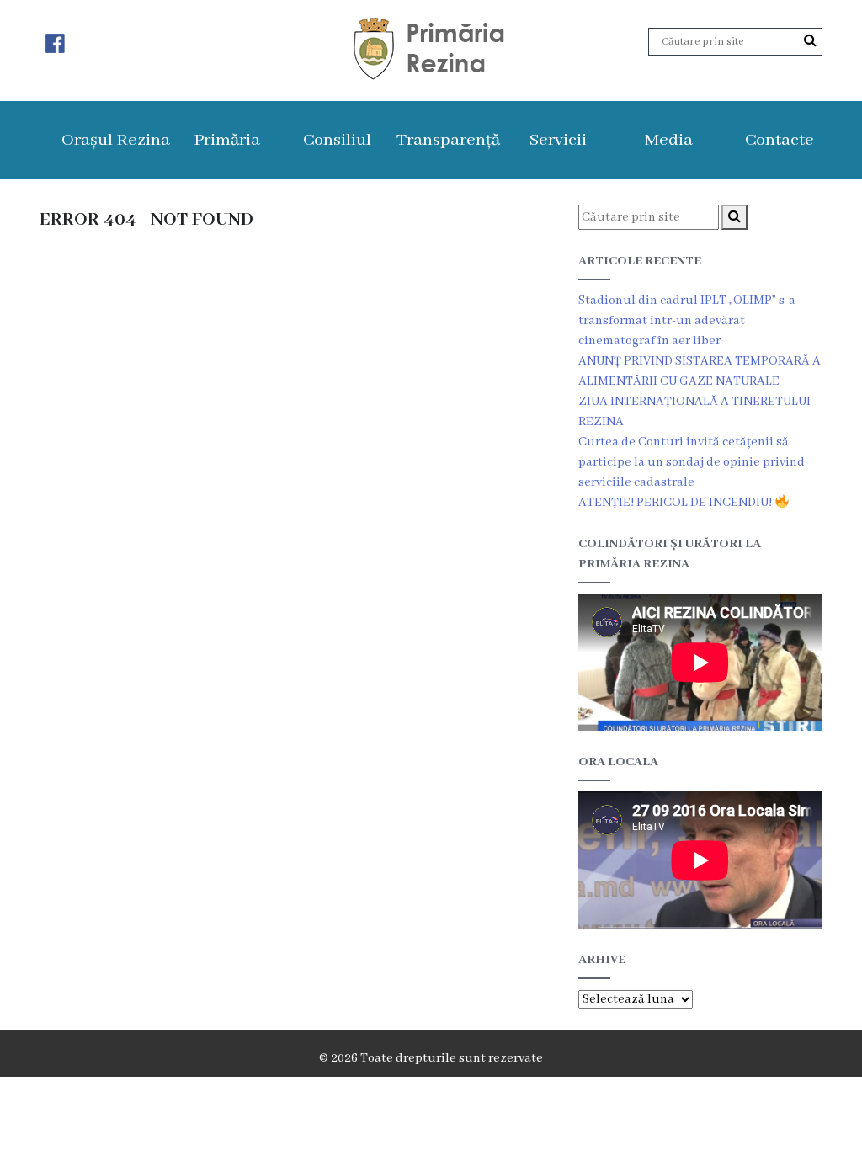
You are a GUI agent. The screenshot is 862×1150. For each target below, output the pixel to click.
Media (669, 140)
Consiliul (337, 140)
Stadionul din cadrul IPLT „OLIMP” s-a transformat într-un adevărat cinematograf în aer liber (686, 321)
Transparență (448, 140)
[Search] (810, 41)
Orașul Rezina (115, 140)
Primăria (227, 140)
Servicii (558, 140)
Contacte (779, 140)
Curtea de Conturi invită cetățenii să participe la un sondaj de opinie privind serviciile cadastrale (691, 462)
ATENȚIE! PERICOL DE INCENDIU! (676, 502)
